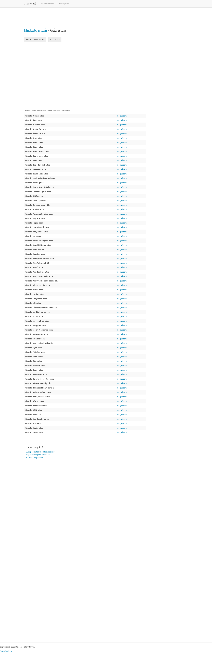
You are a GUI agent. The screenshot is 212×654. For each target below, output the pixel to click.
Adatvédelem (6, 651)
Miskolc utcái (35, 30)
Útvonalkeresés (47, 3)
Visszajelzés (64, 3)
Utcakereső (30, 3)
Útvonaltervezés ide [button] (35, 39)
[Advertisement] (76, 17)
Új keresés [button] (55, 39)
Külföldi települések (34, 457)
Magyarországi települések (38, 454)
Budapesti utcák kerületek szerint (40, 451)
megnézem (122, 115)
